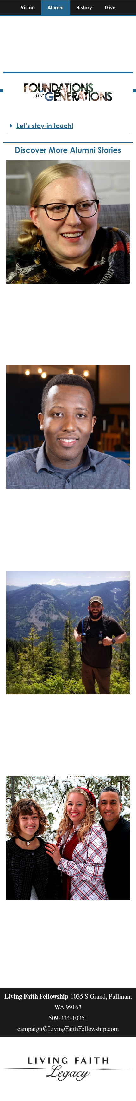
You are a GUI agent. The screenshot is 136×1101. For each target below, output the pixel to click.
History (84, 7)
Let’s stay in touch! (44, 126)
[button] (68, 126)
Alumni (55, 7)
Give (110, 7)
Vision (28, 7)
